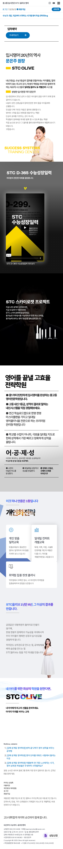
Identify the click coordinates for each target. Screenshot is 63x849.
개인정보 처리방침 (10, 788)
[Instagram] (49, 3)
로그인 (5, 9)
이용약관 (7, 785)
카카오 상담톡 (8, 783)
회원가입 (7, 794)
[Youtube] (54, 3)
